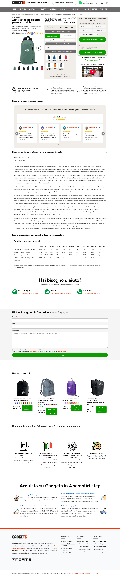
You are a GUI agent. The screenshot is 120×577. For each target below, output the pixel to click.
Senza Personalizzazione (52, 35)
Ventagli (22, 9)
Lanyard (32, 9)
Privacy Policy (96, 47)
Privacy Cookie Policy (76, 573)
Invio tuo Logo (67, 553)
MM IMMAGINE (83, 541)
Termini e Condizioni (62, 351)
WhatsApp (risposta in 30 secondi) (68, 542)
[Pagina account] (97, 3)
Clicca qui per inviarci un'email (61, 293)
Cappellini (53, 9)
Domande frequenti (100, 541)
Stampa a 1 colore (67, 36)
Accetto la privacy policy (86, 46)
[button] (16, 133)
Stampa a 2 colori (52, 40)
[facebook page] (13, 559)
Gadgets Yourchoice (84, 549)
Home (13, 14)
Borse (94, 9)
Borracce (85, 9)
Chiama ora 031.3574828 (91, 293)
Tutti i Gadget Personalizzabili (37, 3)
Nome (14, 317)
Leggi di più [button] (22, 139)
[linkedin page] (17, 559)
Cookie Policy (99, 549)
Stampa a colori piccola (68, 40)
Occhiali (63, 9)
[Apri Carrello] (107, 3)
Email (14, 323)
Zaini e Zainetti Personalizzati (43, 14)
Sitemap (84, 573)
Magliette (42, 9)
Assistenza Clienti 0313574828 (28, 293)
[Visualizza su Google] (20, 128)
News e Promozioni (84, 552)
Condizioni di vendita (100, 547)
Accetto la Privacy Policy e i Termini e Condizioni (28, 350)
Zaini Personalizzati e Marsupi (25, 14)
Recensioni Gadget (84, 544)
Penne (14, 9)
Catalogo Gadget (84, 547)
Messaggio (16, 330)
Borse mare (74, 9)
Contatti (65, 546)
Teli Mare (103, 9)
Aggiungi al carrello (92, 60)
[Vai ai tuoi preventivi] (102, 3)
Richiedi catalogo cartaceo (67, 549)
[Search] (74, 3)
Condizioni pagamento (101, 544)
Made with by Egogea (92, 573)
